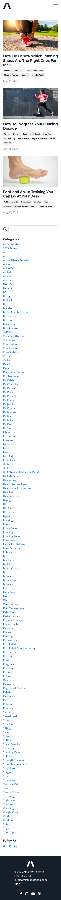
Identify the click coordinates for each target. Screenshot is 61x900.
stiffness (8, 756)
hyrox (6, 516)
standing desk (45, 206)
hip (5, 504)
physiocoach (10, 624)
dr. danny (9, 388)
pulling (7, 676)
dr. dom (8, 392)
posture (8, 656)
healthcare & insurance (17, 488)
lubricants (9, 552)
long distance (11, 548)
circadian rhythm (13, 336)
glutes (7, 464)
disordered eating (13, 372)
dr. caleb (8, 380)
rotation (8, 704)
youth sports (11, 832)
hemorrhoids (11, 496)
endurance (20, 71)
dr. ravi (7, 424)
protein (7, 672)
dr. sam (7, 428)
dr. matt (8, 416)
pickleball (8, 628)
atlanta (7, 134)
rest (5, 700)
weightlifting (10, 812)
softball (7, 740)
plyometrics (10, 640)
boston (7, 320)
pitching (8, 636)
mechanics (9, 560)
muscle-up (9, 580)
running (25, 75)
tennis (7, 788)
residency (9, 696)
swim (6, 776)
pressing (8, 668)
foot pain (8, 456)
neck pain (9, 592)
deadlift (7, 364)
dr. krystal (9, 408)
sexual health (11, 716)
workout (8, 820)
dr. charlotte (10, 384)
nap (5, 588)
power (7, 660)
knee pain (38, 71)
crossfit (7, 356)
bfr (5, 292)
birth (6, 304)
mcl (5, 556)
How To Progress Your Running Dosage (30, 126)
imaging (8, 520)
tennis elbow (11, 792)
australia (8, 280)
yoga (6, 828)
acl (4, 252)
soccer (7, 736)
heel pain (8, 492)
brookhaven (26, 202)
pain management (14, 608)
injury (6, 524)
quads (7, 680)
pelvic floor (9, 612)
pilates (7, 632)
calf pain (8, 332)
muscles (8, 584)
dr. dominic (10, 396)
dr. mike (8, 420)
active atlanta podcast (16, 260)
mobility (7, 206)
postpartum (10, 652)
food (6, 448)
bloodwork (9, 316)
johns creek (35, 134)
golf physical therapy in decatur (22, 472)
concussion (10, 344)
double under (11, 376)
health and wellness (15, 484)
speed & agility (37, 75)
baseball (8, 288)
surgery (8, 772)
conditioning (10, 348)
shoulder (8, 724)
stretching (9, 768)
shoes (6, 720)
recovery (8, 684)
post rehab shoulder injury (19, 648)
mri (5, 572)
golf (5, 468)
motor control (11, 568)
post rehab (10, 644)
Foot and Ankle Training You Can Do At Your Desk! (28, 194)
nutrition (8, 596)
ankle (6, 202)
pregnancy (9, 664)
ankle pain (9, 268)
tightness (9, 800)
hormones (9, 512)
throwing (9, 796)
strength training (13, 760)
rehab (52, 138)
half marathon (11, 476)
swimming (9, 780)
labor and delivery (14, 544)
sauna (6, 712)
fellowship (9, 444)
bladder (7, 308)
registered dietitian (14, 688)
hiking (7, 500)
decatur (16, 134)
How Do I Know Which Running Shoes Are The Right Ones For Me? (30, 60)
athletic (7, 272)
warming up (10, 808)
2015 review (10, 248)
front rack (9, 460)
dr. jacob (8, 404)
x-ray (6, 824)
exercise (8, 440)
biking (7, 296)
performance (23, 138)
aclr (5, 256)
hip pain (8, 508)
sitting (7, 728)
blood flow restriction (16, 312)
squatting (9, 748)
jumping (8, 532)
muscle (7, 576)
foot (29, 71)
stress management (15, 764)
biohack (8, 300)
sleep (6, 732)
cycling (7, 360)
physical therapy (11, 75)
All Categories (11, 244)
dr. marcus (9, 412)
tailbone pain (11, 784)
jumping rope (11, 536)
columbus (8, 71)
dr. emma (8, 400)
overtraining (9, 138)
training (8, 804)
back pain (9, 284)
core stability (11, 352)
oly (5, 600)
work (6, 816)
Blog (17, 884)
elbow (6, 432)
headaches (9, 480)
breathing (9, 324)
